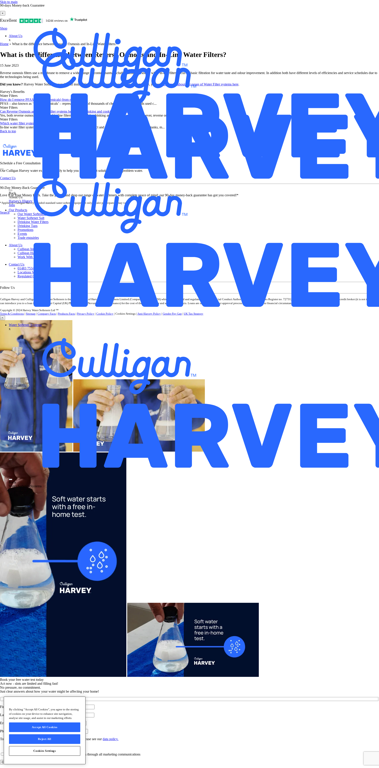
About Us (15, 36)
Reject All (44, 739)
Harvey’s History (20, 201)
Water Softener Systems (25, 325)
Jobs (12, 205)
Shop (3, 28)
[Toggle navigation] (10, 190)
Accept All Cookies (44, 727)
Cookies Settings (44, 750)
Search (4, 212)
